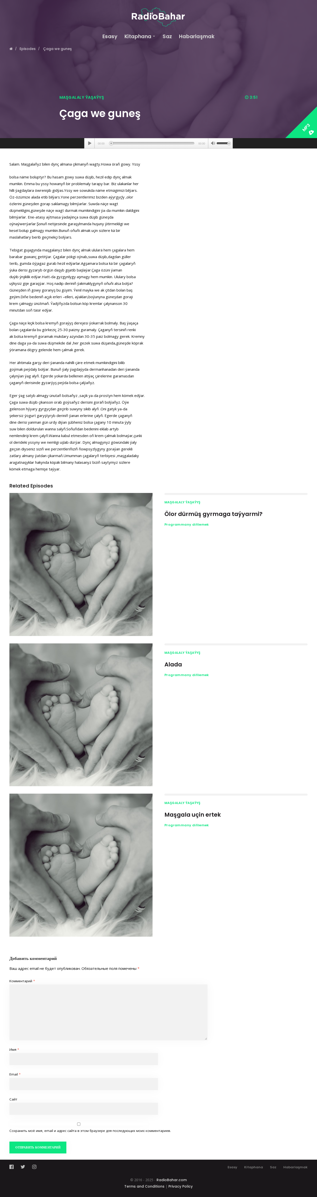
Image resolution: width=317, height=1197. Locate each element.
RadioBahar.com (172, 1179)
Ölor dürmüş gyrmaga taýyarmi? (213, 514)
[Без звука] (213, 143)
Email (15, 1074)
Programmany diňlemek (186, 524)
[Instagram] (34, 1166)
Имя (14, 1049)
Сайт (13, 1099)
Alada (173, 664)
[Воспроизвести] (89, 143)
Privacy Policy (180, 1186)
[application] (158, 143)
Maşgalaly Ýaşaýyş (81, 97)
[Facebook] (13, 1166)
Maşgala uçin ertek (192, 815)
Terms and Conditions (144, 1186)
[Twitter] (23, 1166)
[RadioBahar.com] (158, 13)
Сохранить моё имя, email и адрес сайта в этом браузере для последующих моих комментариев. (90, 1130)
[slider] (224, 142)
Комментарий (22, 981)
